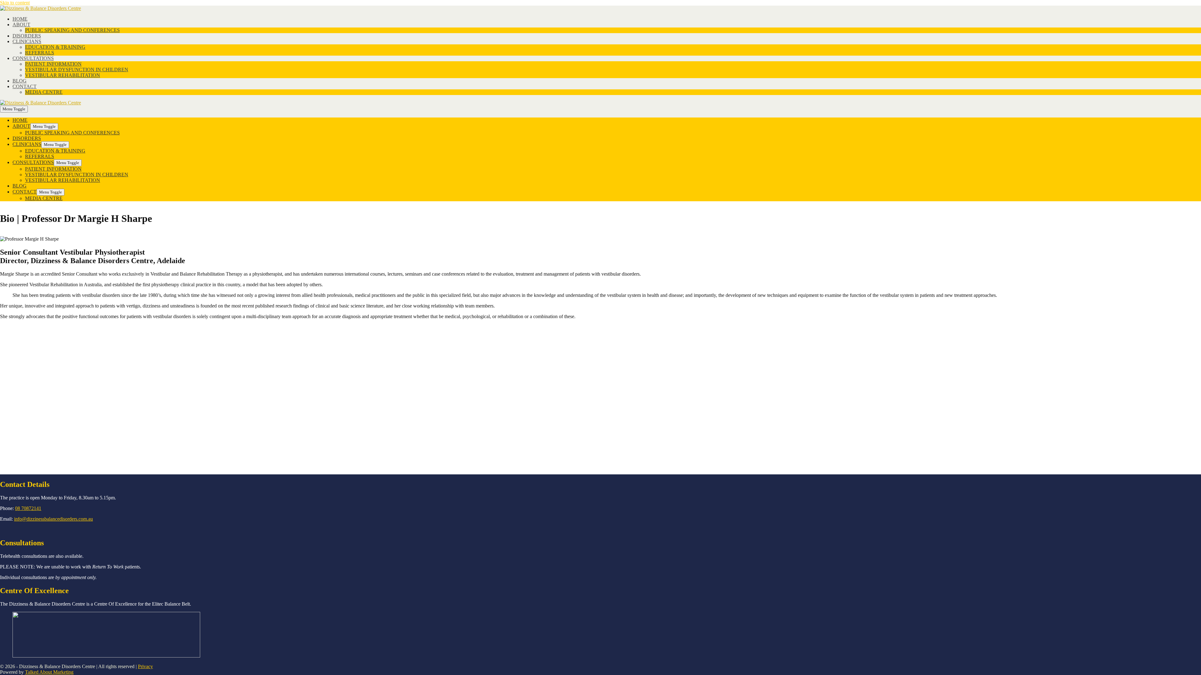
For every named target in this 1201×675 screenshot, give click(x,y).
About (21, 24)
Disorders (27, 35)
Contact (25, 86)
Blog (20, 80)
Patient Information (53, 64)
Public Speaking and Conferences (72, 30)
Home (20, 19)
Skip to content (15, 2)
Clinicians (27, 41)
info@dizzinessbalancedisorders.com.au (53, 519)
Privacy (145, 666)
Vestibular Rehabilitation (62, 75)
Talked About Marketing (49, 672)
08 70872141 (28, 508)
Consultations (33, 58)
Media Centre (44, 92)
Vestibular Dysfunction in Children (76, 69)
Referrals (39, 52)
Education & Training (55, 47)
